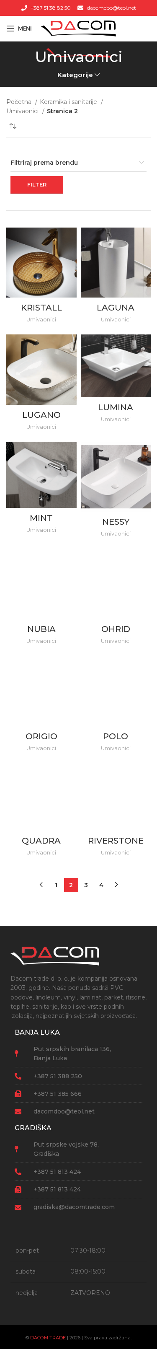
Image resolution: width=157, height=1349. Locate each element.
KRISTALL (41, 308)
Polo (115, 736)
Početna (19, 102)
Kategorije (75, 75)
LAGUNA (115, 308)
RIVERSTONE (116, 841)
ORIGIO (41, 736)
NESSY (115, 522)
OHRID (115, 629)
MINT (41, 518)
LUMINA (115, 407)
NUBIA (41, 629)
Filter (36, 184)
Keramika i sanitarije (69, 102)
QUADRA (41, 841)
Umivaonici (23, 111)
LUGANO (41, 415)
